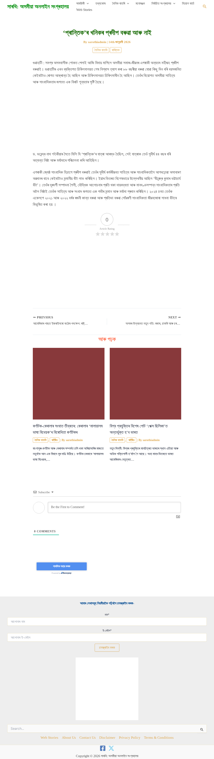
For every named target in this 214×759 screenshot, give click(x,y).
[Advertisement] (107, 120)
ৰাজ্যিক (116, 50)
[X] (111, 748)
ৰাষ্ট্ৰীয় (54, 440)
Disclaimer (107, 738)
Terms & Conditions (159, 738)
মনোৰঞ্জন (140, 3)
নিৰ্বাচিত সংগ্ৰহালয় (161, 3)
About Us (69, 738)
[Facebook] (103, 748)
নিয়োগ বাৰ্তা (188, 3)
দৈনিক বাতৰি (118, 3)
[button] (87, 3)
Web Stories (84, 9)
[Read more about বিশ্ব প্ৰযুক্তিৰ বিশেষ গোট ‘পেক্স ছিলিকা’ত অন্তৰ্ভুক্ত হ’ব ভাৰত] (145, 383)
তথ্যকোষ (101, 3)
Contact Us (87, 738)
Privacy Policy (129, 738)
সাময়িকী (80, 3)
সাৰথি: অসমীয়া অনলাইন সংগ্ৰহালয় (38, 7)
